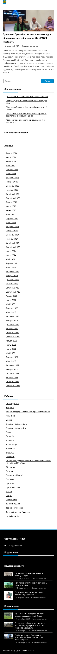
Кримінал (10, 448)
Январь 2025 (12, 231)
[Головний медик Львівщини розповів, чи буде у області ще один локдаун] (8, 636)
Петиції (9, 471)
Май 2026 (10, 165)
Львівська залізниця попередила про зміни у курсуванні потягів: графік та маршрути (30, 625)
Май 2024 (10, 259)
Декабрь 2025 (12, 186)
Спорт (9, 495)
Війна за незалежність (16, 424)
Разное (9, 491)
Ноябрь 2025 (12, 190)
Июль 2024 (11, 251)
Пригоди (10, 483)
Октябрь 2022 (12, 332)
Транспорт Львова (14, 508)
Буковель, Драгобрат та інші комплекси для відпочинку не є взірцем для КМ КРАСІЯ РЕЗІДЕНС (27, 38)
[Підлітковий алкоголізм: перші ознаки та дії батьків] (8, 595)
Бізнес (9, 420)
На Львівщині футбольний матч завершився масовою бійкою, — (30, 614)
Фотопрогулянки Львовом (18, 512)
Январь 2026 (12, 182)
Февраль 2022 (12, 365)
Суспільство (11, 499)
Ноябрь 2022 (12, 328)
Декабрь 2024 (12, 235)
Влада (8, 432)
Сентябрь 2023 (13, 292)
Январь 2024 (12, 275)
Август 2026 (11, 153)
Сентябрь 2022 (13, 337)
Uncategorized (12, 403)
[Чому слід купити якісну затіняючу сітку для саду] (8, 585)
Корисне (10, 440)
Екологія (10, 436)
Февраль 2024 (12, 271)
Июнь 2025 (11, 210)
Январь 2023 (12, 320)
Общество (10, 467)
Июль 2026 (11, 157)
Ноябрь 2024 (12, 239)
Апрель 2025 (12, 218)
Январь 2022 (12, 369)
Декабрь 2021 (12, 373)
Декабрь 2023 (12, 279)
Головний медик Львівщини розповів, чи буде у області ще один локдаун (29, 637)
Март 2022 (11, 361)
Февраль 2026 (12, 177)
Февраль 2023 (12, 316)
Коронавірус (11, 444)
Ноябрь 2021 (12, 377)
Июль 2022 (11, 345)
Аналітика (10, 416)
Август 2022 (11, 341)
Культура (10, 452)
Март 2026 (11, 173)
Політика (10, 479)
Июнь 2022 (11, 349)
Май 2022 (10, 353)
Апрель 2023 (12, 308)
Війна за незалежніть (16, 428)
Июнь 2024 (11, 255)
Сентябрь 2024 (13, 247)
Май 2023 (10, 304)
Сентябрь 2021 (13, 385)
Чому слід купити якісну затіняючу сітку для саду (31, 584)
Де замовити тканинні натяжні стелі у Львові (27, 96)
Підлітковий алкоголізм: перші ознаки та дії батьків (29, 593)
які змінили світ (13, 516)
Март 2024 (11, 267)
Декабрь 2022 (12, 324)
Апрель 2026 (12, 169)
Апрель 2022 (12, 357)
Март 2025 (11, 222)
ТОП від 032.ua (13, 504)
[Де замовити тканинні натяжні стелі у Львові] (8, 574)
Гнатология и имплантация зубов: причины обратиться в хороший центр (26, 114)
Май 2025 (10, 214)
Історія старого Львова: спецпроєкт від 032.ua (28, 412)
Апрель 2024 (12, 263)
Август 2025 (11, 202)
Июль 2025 (11, 206)
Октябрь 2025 (12, 194)
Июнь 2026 (11, 161)
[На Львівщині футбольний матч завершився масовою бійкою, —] (8, 615)
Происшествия (13, 487)
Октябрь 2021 (12, 381)
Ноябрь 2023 (12, 284)
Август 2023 (11, 296)
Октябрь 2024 (12, 243)
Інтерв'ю (10, 407)
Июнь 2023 (11, 300)
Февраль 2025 (12, 226)
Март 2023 (11, 312)
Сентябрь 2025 (13, 198)
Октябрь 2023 (12, 288)
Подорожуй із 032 (14, 475)
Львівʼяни (10, 456)
